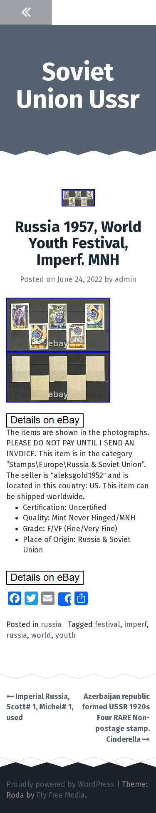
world (41, 635)
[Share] (64, 599)
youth (65, 635)
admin (125, 279)
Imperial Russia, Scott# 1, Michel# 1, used (39, 707)
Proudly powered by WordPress (60, 784)
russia (51, 624)
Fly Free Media (61, 795)
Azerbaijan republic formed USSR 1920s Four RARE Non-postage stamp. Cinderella (116, 718)
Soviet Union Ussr (78, 85)
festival (107, 624)
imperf (135, 624)
